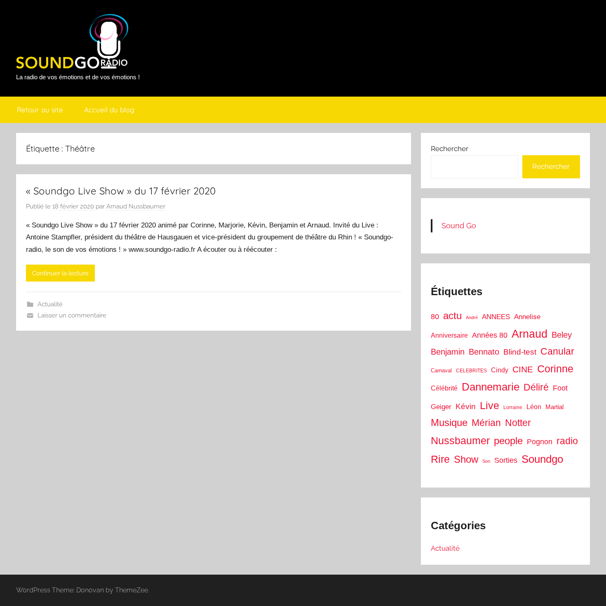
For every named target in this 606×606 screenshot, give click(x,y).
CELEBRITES (471, 371)
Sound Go (459, 225)
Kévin (466, 406)
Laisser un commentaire (72, 315)
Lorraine (512, 407)
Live (489, 405)
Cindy (499, 370)
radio (567, 441)
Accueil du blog (109, 109)
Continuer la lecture (60, 273)
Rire (440, 459)
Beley (562, 334)
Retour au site (40, 109)
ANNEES (496, 317)
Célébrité (444, 388)
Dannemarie (490, 387)
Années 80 (489, 335)
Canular (557, 351)
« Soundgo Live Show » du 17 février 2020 (121, 191)
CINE (522, 369)
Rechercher (449, 148)
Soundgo (542, 459)
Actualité (50, 304)
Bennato (484, 351)
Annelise (527, 317)
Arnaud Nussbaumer (135, 206)
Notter (518, 422)
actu (452, 315)
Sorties (505, 460)
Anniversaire (449, 335)
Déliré (536, 387)
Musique (449, 422)
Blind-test (519, 352)
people (508, 440)
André (472, 317)
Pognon (539, 442)
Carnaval (441, 370)
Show (466, 459)
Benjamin (448, 351)
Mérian (486, 422)
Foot (560, 388)
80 (435, 316)
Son (486, 461)
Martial (554, 406)
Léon (533, 406)
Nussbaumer (460, 440)
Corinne (555, 368)
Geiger (441, 407)
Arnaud (529, 334)
